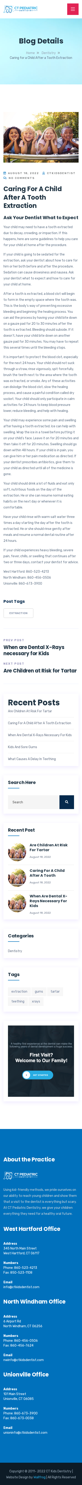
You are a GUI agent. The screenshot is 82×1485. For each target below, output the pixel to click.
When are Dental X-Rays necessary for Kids (33, 650)
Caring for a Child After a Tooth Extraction (39, 723)
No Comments (21, 178)
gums (39, 992)
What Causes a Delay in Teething (32, 759)
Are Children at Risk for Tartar (40, 670)
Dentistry (15, 951)
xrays (36, 1001)
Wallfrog (39, 1477)
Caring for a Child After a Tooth (47, 873)
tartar (55, 992)
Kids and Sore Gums (22, 747)
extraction (18, 613)
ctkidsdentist (61, 173)
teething (17, 1001)
